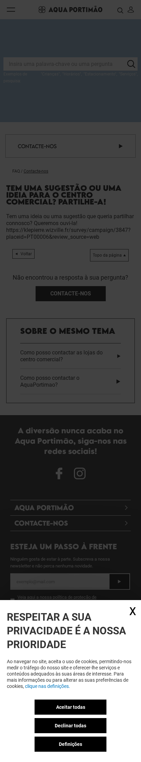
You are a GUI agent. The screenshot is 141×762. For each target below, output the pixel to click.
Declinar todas (70, 725)
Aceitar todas (70, 707)
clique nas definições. (47, 686)
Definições (70, 744)
